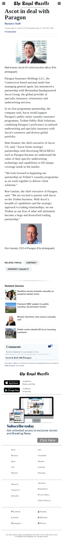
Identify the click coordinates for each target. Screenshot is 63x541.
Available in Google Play (26, 389)
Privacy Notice (44, 494)
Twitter (16, 517)
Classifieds (42, 455)
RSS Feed (43, 517)
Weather (41, 461)
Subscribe (15, 495)
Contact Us (15, 490)
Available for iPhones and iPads (28, 382)
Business (14, 455)
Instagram (17, 523)
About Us (15, 484)
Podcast (42, 523)
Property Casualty (18, 269)
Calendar (41, 467)
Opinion (14, 472)
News (13, 449)
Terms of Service (10, 365)
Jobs (39, 449)
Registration (43, 488)
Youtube (43, 511)
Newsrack (41, 472)
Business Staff (13, 23)
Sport (13, 461)
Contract (31, 262)
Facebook (16, 511)
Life (12, 467)
